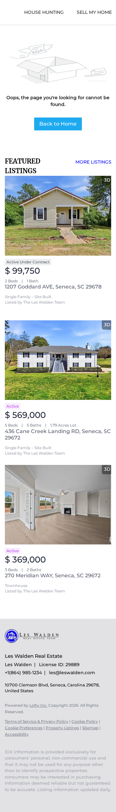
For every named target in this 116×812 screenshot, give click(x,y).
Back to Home (58, 124)
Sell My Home (94, 12)
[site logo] (35, 647)
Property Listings (62, 727)
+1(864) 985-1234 (23, 672)
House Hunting (44, 12)
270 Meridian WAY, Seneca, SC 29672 (53, 575)
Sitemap (90, 727)
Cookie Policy (85, 721)
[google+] (21, 799)
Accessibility (17, 734)
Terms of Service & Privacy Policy (36, 721)
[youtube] (8, 799)
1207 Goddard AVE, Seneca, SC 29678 (53, 287)
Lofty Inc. (38, 705)
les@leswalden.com (72, 672)
